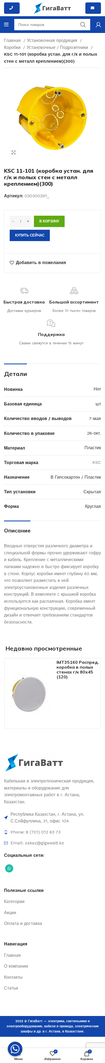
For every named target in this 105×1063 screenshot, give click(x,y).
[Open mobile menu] (6, 24)
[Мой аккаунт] (98, 24)
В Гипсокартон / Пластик (76, 477)
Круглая (93, 506)
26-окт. (94, 433)
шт (98, 403)
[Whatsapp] (15, 1049)
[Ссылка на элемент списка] (52, 818)
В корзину (49, 221)
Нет (97, 389)
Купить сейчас (29, 235)
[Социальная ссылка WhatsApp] (9, 868)
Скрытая (92, 491)
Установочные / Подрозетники (58, 47)
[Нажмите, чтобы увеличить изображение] (13, 152)
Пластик (93, 447)
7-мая (95, 418)
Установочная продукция (53, 40)
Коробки (13, 47)
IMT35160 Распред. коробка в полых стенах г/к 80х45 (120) (78, 669)
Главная (13, 40)
